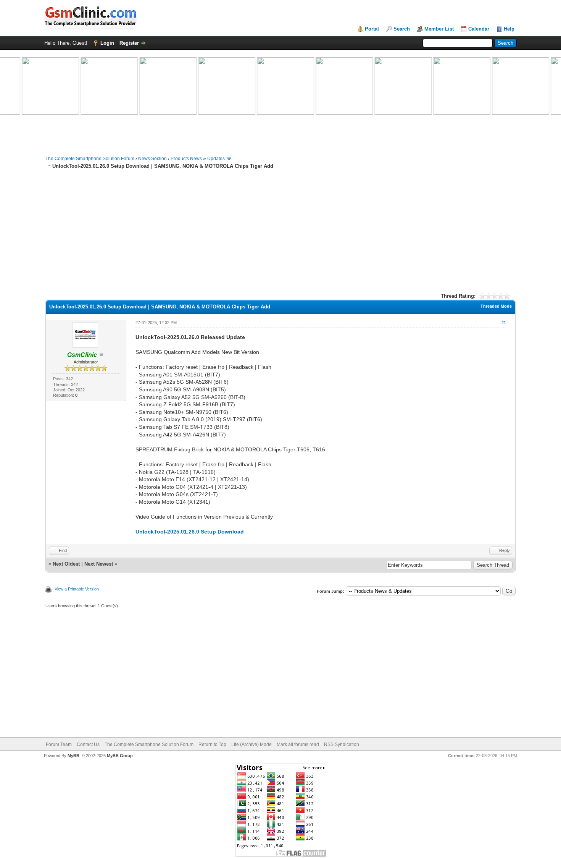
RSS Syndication (341, 744)
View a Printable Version (77, 589)
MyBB (73, 755)
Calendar (478, 29)
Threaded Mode (496, 306)
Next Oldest (66, 564)
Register (129, 43)
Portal (372, 29)
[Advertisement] (280, 230)
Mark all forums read (298, 744)
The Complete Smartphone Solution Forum (89, 158)
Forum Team (59, 744)
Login (107, 43)
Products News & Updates (198, 158)
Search (401, 29)
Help (509, 29)
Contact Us (88, 744)
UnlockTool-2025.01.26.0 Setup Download (189, 532)
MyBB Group (120, 755)
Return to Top (212, 744)
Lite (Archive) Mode (251, 744)
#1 (503, 322)
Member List (439, 29)
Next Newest (98, 564)
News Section (152, 158)
